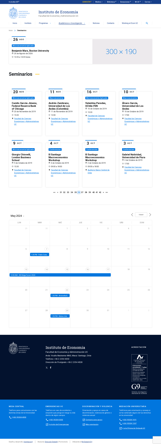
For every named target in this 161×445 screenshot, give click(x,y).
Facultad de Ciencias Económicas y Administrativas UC (26, 121)
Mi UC (137, 2)
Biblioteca (111, 2)
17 (108, 269)
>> (107, 192)
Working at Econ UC (130, 23)
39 (90, 192)
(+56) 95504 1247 (129, 423)
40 (93, 192)
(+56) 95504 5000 (56, 420)
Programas (45, 23)
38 (86, 192)
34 (72, 192)
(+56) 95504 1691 (129, 420)
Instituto (28, 23)
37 (82, 192)
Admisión (86, 2)
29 (67, 310)
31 (61, 192)
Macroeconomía (56, 98)
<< (54, 192)
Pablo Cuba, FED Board (46, 255)
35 (75, 192)
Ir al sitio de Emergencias (59, 424)
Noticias (96, 23)
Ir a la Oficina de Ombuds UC (133, 428)
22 (67, 290)
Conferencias (55, 149)
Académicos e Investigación (72, 23)
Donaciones (125, 2)
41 (97, 192)
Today (141, 215)
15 (67, 269)
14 (46, 269)
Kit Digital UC (86, 442)
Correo (148, 2)
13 (26, 269)
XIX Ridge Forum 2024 (27, 275)
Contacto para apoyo (94, 420)
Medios (99, 2)
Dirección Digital (51, 442)
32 (64, 192)
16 (88, 269)
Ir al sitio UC (13, 2)
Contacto (110, 23)
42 (100, 192)
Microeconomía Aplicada (23, 46)
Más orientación (92, 424)
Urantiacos (28, 442)
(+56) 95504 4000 (19, 417)
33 (68, 192)
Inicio (15, 23)
